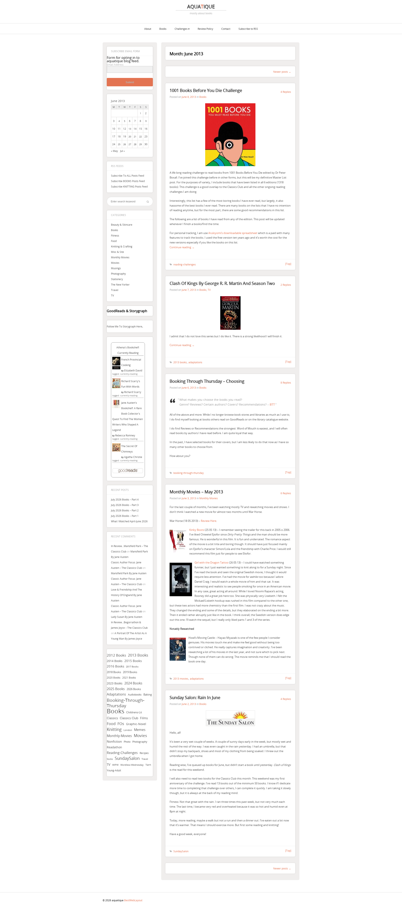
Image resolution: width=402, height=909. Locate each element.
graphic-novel (136, 724)
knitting (114, 729)
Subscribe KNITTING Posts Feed (129, 186)
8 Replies (286, 382)
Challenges (181, 28)
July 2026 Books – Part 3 (125, 505)
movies (140, 735)
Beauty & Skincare (121, 224)
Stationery (117, 279)
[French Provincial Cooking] (116, 368)
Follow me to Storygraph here (124, 326)
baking (147, 694)
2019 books (130, 672)
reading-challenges (122, 752)
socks (110, 758)
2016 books (115, 666)
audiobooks (135, 694)
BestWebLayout (133, 900)
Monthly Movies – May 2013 (196, 492)
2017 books (132, 666)
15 (140, 128)
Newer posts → (282, 71)
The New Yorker (120, 284)
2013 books (138, 655)
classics (112, 718)
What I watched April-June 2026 (129, 521)
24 (113, 144)
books (115, 711)
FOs (120, 723)
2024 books (133, 683)
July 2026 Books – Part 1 (125, 515)
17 (113, 136)
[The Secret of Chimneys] (116, 450)
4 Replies (286, 91)
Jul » (122, 151)
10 (113, 128)
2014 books (114, 661)
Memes (140, 730)
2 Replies (286, 284)
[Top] (288, 263)
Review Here (208, 521)
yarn (148, 764)
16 (145, 128)
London (128, 730)
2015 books (133, 661)
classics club (129, 718)
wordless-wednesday (132, 764)
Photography (118, 273)
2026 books (134, 689)
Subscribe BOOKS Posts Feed (128, 181)
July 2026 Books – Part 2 (125, 510)
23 (145, 136)
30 (145, 144)
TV (112, 295)
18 (119, 136)
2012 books (116, 655)
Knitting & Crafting (121, 246)
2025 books (116, 689)
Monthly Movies (120, 257)
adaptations (116, 694)
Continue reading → (182, 247)
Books (162, 28)
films (144, 718)
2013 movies (180, 678)
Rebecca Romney (125, 435)
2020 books (113, 677)
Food (114, 241)
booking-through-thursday (125, 702)
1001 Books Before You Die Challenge (206, 90)
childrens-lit (134, 712)
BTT (272, 404)
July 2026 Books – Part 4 (125, 499)
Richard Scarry (132, 392)
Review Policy (205, 28)
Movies (115, 262)
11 (119, 128)
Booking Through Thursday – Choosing (207, 381)
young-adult (114, 770)
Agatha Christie (133, 457)
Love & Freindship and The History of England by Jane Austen (126, 595)
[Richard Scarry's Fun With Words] (116, 387)
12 (124, 128)
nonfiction (114, 741)
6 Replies (286, 493)
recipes (144, 753)
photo (127, 741)
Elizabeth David (133, 370)
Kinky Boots (196, 530)
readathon (114, 747)
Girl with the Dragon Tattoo (211, 562)
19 (124, 136)
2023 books (114, 683)
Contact (225, 28)
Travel (114, 290)
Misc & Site (117, 251)
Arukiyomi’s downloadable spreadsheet (232, 233)
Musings (116, 268)
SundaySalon (127, 758)
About (147, 28)
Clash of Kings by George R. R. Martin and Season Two (222, 283)
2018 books (114, 672)
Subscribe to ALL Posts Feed (127, 175)
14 (135, 128)
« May (114, 151)
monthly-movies (119, 736)
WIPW (115, 764)
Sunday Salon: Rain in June (195, 697)
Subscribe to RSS (248, 28)
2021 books (129, 677)
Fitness (115, 235)
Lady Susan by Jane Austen (126, 616)
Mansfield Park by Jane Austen (128, 573)
